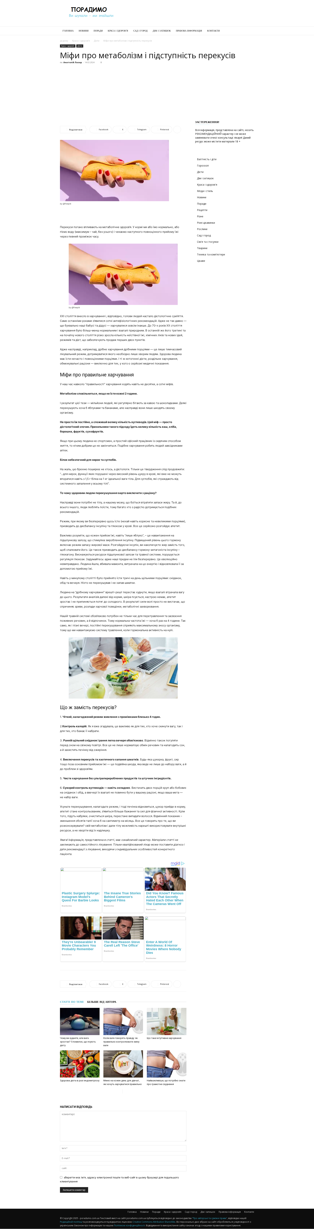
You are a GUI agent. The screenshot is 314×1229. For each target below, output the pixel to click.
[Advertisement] (188, 13)
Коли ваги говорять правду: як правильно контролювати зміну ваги (121, 1042)
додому (64, 40)
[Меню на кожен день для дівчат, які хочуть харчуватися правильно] (123, 1064)
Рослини (202, 229)
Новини (83, 30)
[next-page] (125, 1091)
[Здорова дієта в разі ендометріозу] (80, 1064)
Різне (200, 216)
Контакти (213, 30)
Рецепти (202, 210)
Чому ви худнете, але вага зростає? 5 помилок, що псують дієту (78, 1042)
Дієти (96, 40)
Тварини (202, 248)
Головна (68, 30)
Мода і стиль (205, 191)
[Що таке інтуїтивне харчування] (166, 1021)
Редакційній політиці (71, 1221)
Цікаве (201, 260)
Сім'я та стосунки (207, 241)
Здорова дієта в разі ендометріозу (79, 1080)
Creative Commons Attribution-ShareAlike (153, 1221)
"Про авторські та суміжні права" (209, 1218)
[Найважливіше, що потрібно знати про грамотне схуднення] (166, 1064)
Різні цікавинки (206, 222)
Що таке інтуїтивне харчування (164, 1038)
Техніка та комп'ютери (211, 254)
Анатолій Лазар (72, 62)
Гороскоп (203, 165)
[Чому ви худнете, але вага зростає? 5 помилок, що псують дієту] (80, 1021)
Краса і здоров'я (81, 40)
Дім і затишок (162, 30)
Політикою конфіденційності (129, 1225)
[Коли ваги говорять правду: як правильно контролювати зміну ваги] (123, 1021)
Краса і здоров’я (118, 30)
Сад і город (140, 30)
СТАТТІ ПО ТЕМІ (72, 1002)
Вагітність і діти (206, 159)
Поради (98, 30)
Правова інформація (189, 30)
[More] (177, 129)
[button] (249, 31)
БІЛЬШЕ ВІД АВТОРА (101, 1002)
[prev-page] (119, 1091)
